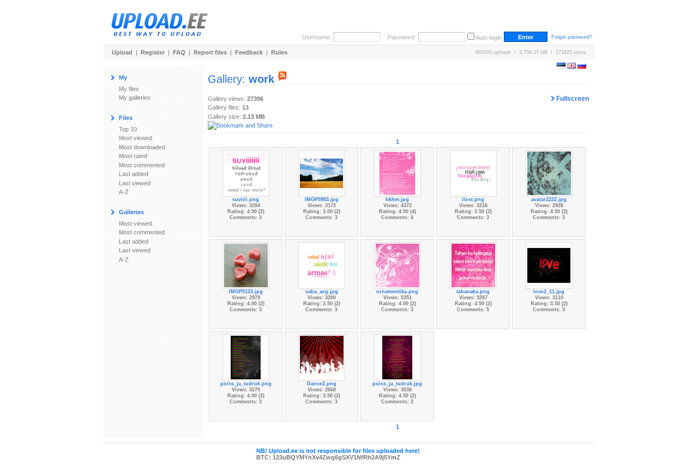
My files (129, 89)
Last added (133, 174)
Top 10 (128, 129)
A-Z (124, 192)
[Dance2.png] (322, 357)
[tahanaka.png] (473, 265)
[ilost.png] (473, 173)
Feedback (249, 52)
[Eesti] (561, 66)
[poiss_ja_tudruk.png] (246, 357)
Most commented (142, 165)
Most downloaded (142, 147)
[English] (571, 66)
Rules (279, 52)
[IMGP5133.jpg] (246, 265)
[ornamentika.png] (397, 265)
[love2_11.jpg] (549, 265)
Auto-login (489, 37)
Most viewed (135, 138)
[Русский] (581, 66)
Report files (210, 52)
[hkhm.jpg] (397, 173)
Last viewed (135, 183)
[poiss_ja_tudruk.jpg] (397, 357)
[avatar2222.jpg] (549, 173)
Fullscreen (572, 98)
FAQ (179, 52)
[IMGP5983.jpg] (322, 173)
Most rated (133, 156)
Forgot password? (571, 37)
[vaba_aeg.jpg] (322, 265)
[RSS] (282, 79)
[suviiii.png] (246, 173)
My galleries (135, 97)
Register (153, 52)
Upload (122, 52)
